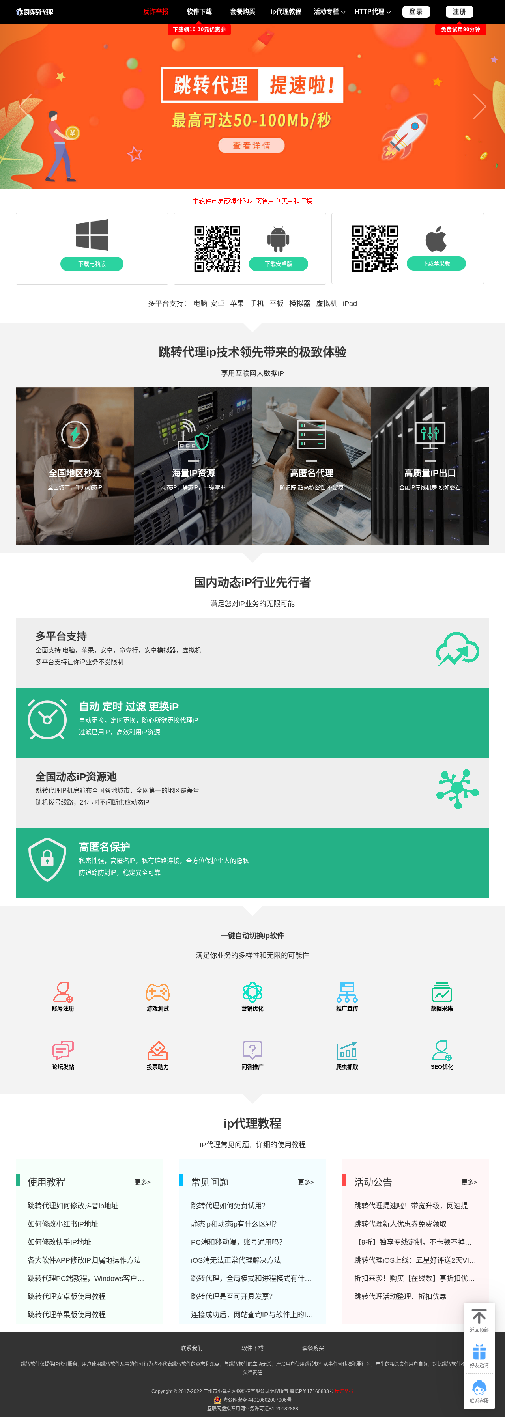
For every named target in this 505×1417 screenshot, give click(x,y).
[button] (25, 106)
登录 (416, 11)
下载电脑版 (92, 264)
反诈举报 (155, 11)
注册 (460, 11)
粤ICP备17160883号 (312, 1391)
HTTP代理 (369, 11)
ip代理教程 (286, 11)
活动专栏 (326, 11)
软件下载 (199, 11)
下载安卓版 (278, 264)
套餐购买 (242, 11)
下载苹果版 (436, 263)
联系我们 (192, 1348)
